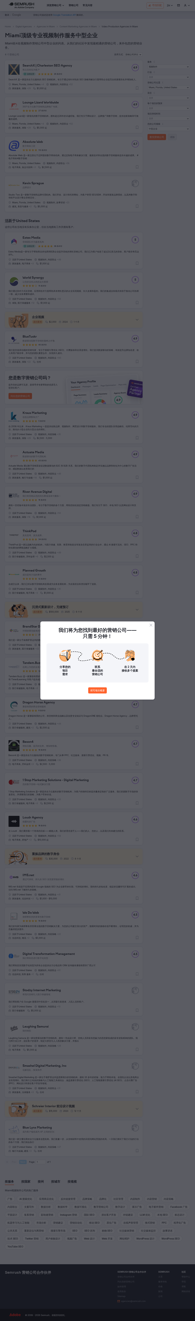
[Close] (151, 625)
